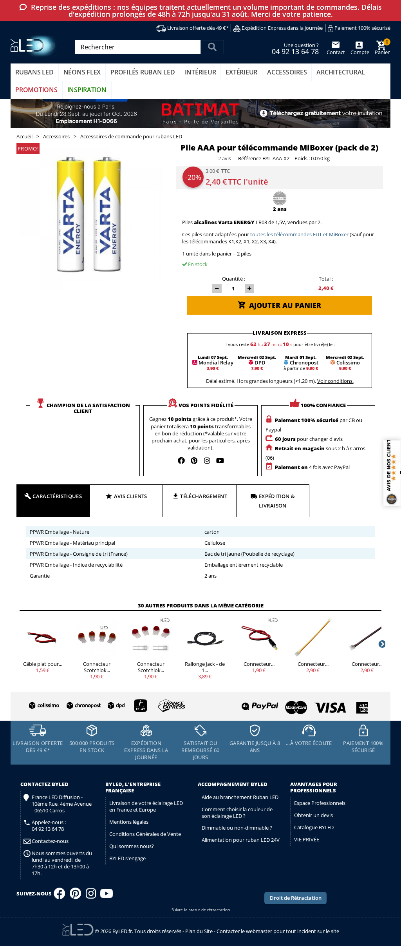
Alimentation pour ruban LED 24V (241, 839)
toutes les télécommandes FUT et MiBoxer (299, 234)
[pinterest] (194, 460)
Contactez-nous (50, 841)
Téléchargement (203, 496)
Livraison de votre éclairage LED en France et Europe (146, 806)
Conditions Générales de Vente (145, 833)
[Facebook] (59, 895)
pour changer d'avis (309, 438)
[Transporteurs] (105, 706)
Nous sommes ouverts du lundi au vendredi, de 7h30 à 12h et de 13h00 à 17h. (62, 863)
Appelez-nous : (49, 825)
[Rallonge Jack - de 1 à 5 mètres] (204, 637)
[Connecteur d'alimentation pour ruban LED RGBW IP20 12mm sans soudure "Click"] (367, 637)
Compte (359, 52)
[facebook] (181, 460)
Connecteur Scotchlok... (96, 667)
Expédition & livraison (277, 501)
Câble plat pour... (42, 663)
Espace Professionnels (319, 802)
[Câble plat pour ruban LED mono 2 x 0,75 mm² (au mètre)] (42, 637)
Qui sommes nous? (131, 846)
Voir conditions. (335, 380)
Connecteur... (259, 663)
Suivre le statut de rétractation (201, 909)
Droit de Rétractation (296, 897)
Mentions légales (128, 821)
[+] (249, 288)
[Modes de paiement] (285, 704)
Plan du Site (199, 931)
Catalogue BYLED (314, 827)
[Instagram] (91, 895)
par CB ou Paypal (314, 425)
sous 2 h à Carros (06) (315, 453)
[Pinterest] (75, 895)
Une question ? (295, 48)
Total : (326, 278)
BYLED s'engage (127, 858)
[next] (381, 644)
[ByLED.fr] (35, 46)
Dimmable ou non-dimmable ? (237, 827)
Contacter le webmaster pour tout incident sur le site (278, 931)
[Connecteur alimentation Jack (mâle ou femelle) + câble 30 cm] (258, 637)
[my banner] (200, 113)
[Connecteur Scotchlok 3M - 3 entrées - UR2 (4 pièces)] (150, 637)
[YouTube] (106, 895)
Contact (336, 52)
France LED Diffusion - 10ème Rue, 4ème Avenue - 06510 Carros (62, 804)
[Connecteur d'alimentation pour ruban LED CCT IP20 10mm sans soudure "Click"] (313, 637)
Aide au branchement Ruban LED (240, 797)
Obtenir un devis (313, 815)
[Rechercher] (212, 47)
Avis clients (130, 496)
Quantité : (233, 278)
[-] (217, 288)
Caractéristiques (57, 496)
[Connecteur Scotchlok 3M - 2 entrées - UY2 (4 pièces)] (96, 637)
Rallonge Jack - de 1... (205, 667)
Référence (249, 159)
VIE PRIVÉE (306, 839)
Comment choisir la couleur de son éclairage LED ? (237, 812)
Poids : (302, 159)
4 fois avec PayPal (312, 467)
